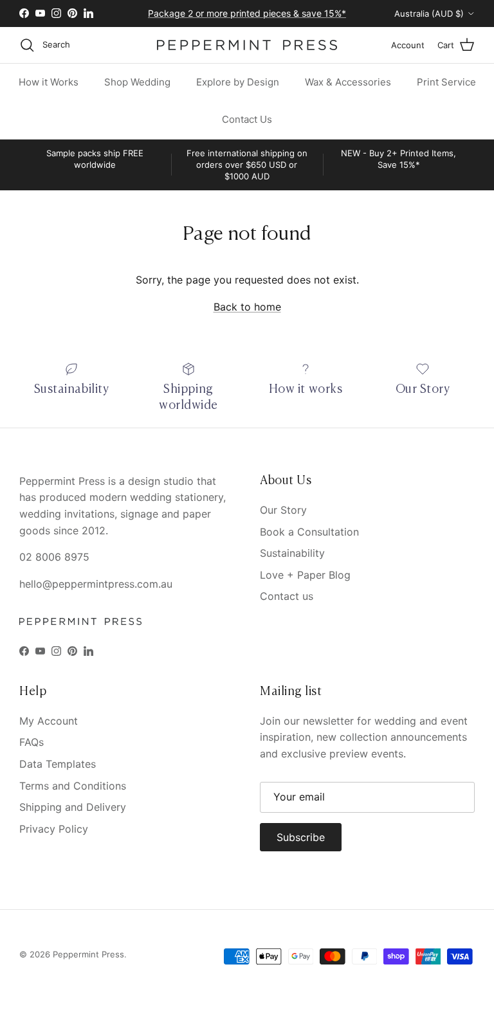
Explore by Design (237, 82)
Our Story (283, 509)
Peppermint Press (88, 954)
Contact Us (247, 119)
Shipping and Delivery (72, 807)
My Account (48, 720)
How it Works (48, 82)
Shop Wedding (137, 82)
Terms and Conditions (72, 785)
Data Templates (57, 763)
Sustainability (292, 553)
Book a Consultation (309, 531)
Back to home (247, 306)
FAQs (31, 742)
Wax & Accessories (348, 82)
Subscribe (301, 837)
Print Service (446, 82)
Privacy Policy (53, 828)
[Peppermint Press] (247, 45)
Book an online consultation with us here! (247, 18)
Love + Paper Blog (305, 574)
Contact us (286, 596)
